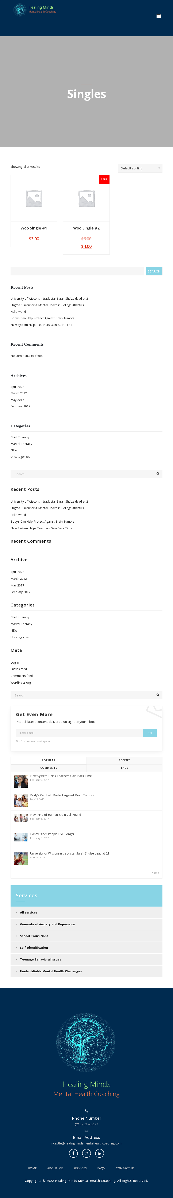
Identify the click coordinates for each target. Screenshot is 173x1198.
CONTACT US (125, 1168)
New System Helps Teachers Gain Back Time (41, 325)
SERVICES (80, 1168)
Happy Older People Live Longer (52, 834)
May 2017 (17, 400)
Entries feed (19, 669)
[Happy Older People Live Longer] (21, 837)
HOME (32, 1168)
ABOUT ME (55, 1168)
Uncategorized (20, 457)
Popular (48, 760)
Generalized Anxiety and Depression (47, 924)
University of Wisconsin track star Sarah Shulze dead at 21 (50, 298)
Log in (15, 662)
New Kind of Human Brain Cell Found (55, 815)
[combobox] (140, 168)
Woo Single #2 (86, 228)
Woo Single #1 (34, 228)
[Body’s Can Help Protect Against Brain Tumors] (21, 801)
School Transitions (34, 936)
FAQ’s (101, 1168)
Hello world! (19, 312)
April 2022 (17, 387)
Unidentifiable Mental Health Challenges (51, 971)
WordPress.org (21, 682)
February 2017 (20, 406)
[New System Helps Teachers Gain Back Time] (21, 781)
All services (28, 912)
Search (154, 271)
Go (150, 733)
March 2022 (19, 393)
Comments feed (22, 676)
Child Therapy (20, 437)
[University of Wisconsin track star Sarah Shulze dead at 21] (21, 859)
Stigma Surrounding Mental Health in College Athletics (47, 305)
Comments (48, 768)
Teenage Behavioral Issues (40, 959)
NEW (14, 450)
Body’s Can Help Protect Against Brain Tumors (42, 318)
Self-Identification (34, 948)
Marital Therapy (21, 444)
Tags (124, 768)
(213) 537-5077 (86, 1124)
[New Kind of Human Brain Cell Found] (21, 818)
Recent (124, 760)
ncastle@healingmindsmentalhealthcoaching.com (86, 1143)
